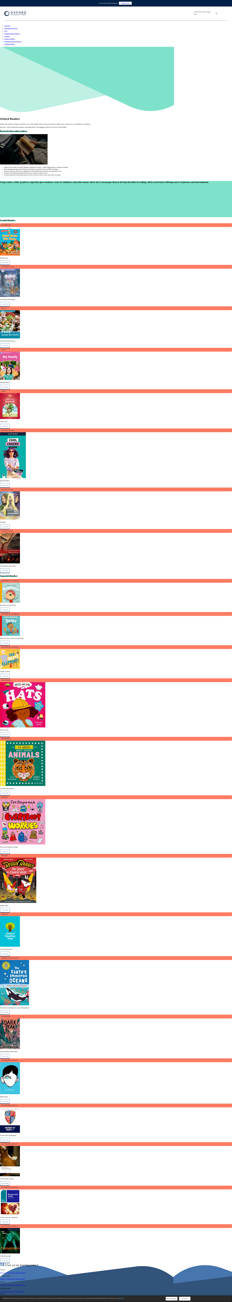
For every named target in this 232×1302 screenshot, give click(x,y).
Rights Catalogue (20, 1273)
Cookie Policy (120, 1298)
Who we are (3, 1273)
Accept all (184, 1298)
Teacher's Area (125, 3)
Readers (7, 36)
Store (208, 12)
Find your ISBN (20, 1279)
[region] (116, 1299)
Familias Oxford (9, 44)
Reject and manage (172, 1298)
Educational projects (10, 28)
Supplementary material (12, 34)
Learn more (5, 262)
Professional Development (12, 41)
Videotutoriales (10, 1279)
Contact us (3, 1279)
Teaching (7, 26)
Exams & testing (9, 39)
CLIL (5, 31)
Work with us (11, 1273)
